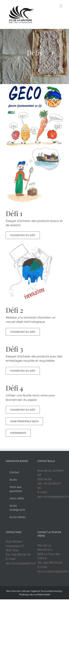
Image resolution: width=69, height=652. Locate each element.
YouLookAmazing (51, 591)
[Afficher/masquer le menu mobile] (61, 6)
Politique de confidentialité (34, 594)
